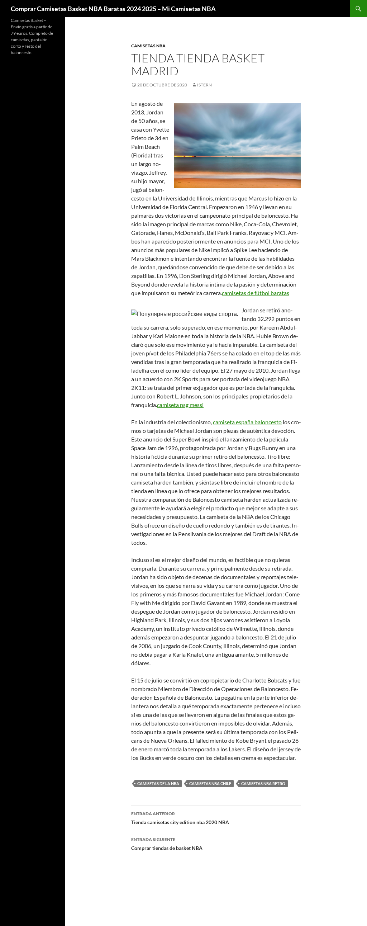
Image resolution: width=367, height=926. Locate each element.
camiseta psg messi (180, 404)
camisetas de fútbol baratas (255, 292)
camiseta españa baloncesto (247, 422)
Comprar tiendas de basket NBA (166, 844)
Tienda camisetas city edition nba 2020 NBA (180, 818)
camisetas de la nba (158, 783)
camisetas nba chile (210, 783)
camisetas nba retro (263, 783)
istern (204, 85)
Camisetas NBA (148, 45)
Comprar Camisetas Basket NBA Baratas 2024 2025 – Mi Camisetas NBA (113, 9)
